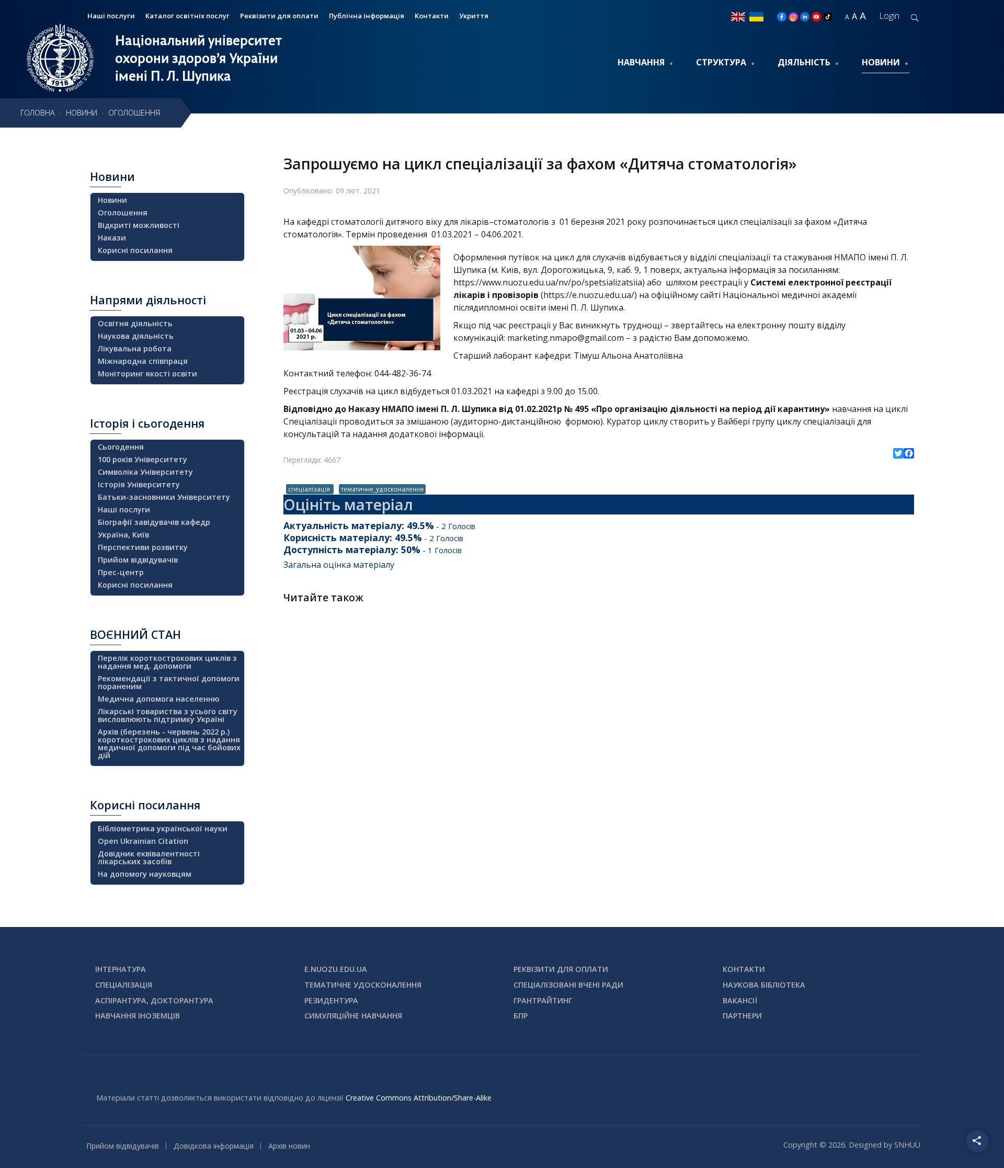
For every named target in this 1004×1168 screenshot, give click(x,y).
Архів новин (289, 1146)
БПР (521, 1016)
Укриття (473, 15)
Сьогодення (121, 446)
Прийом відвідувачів (138, 559)
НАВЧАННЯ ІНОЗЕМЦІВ (137, 1016)
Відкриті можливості (138, 225)
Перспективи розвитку (143, 547)
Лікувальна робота (135, 348)
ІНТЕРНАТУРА (120, 969)
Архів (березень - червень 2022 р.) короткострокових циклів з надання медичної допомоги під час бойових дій (169, 743)
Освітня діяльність (135, 323)
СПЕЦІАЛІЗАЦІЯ (123, 985)
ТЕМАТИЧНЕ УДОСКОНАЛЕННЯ (362, 985)
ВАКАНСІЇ (740, 1000)
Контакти (432, 15)
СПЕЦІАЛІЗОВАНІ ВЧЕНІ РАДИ (568, 985)
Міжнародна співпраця (143, 361)
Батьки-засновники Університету (164, 497)
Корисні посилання (135, 250)
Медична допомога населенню (158, 698)
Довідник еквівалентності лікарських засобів (149, 857)
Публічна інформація (366, 15)
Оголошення (122, 212)
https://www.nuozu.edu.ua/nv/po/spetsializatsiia (547, 282)
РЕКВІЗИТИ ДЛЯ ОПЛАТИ (561, 969)
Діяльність (804, 62)
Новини (881, 62)
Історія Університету (139, 484)
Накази (112, 237)
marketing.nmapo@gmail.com (565, 337)
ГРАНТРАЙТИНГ (543, 1000)
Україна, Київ (123, 534)
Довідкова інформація (214, 1146)
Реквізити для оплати (279, 15)
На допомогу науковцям (144, 873)
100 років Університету (142, 459)
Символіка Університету (145, 471)
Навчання (641, 62)
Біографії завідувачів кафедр (154, 522)
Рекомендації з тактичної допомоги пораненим (168, 682)
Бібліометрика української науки (162, 828)
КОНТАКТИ (744, 969)
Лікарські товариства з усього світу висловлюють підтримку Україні (167, 715)
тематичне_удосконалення (382, 489)
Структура (721, 62)
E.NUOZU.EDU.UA (335, 969)
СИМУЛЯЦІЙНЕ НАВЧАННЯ (353, 1016)
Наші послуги (111, 15)
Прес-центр (121, 572)
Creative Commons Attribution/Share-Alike (419, 1098)
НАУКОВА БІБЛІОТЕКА (764, 985)
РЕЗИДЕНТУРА (331, 1000)
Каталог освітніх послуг (187, 15)
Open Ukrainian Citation (143, 841)
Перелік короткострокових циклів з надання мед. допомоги (167, 662)
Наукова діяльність (136, 335)
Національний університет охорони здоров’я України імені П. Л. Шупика (198, 58)
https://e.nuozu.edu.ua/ (588, 295)
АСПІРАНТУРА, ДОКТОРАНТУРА (154, 1000)
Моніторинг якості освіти (147, 373)
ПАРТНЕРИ (742, 1016)
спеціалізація (310, 489)
